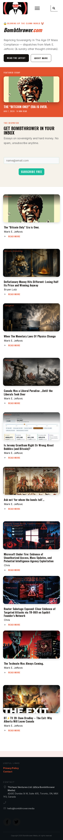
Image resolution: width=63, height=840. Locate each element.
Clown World (19, 523)
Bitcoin (8, 196)
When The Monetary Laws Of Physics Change (30, 336)
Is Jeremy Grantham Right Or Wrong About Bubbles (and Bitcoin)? (29, 447)
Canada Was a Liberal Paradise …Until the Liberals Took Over (28, 392)
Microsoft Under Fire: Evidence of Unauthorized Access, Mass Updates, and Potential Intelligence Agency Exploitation (29, 557)
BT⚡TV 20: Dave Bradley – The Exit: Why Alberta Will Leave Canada (28, 719)
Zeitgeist (9, 305)
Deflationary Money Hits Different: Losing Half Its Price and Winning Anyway (31, 283)
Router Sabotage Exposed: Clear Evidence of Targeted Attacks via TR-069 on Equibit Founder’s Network (30, 612)
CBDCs (27, 578)
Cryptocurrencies (36, 523)
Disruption (51, 523)
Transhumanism (12, 582)
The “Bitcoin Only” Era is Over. (21, 227)
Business (17, 578)
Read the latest (16, 58)
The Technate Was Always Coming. (24, 663)
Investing (17, 251)
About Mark (41, 58)
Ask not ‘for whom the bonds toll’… (24, 500)
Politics (8, 525)
